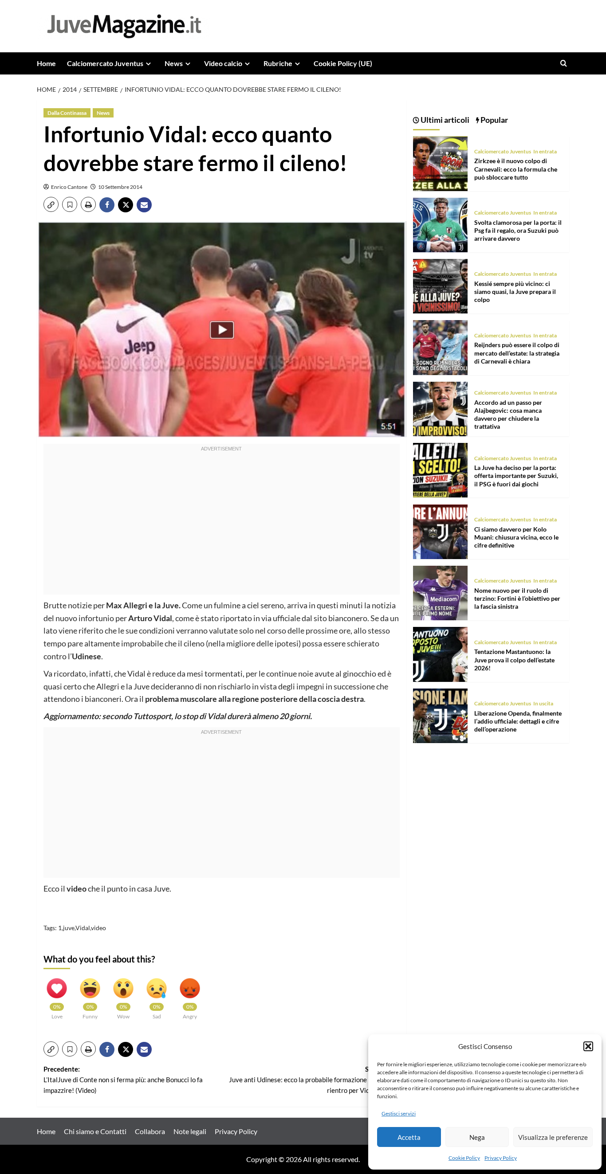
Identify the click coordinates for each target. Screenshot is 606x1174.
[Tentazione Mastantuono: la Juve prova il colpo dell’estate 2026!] (440, 653)
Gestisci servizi (399, 1113)
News (174, 63)
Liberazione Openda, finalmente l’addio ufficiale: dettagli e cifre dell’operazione (518, 721)
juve (69, 927)
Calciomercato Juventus (105, 63)
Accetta (409, 1137)
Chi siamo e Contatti (95, 1131)
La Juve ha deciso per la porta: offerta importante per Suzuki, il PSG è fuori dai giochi (516, 475)
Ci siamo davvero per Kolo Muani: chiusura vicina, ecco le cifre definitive (516, 537)
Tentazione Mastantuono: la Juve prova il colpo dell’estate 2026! (514, 659)
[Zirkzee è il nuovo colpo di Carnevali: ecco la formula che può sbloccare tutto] (440, 162)
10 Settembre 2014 (120, 187)
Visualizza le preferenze (553, 1137)
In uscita (543, 703)
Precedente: (123, 1079)
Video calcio (223, 63)
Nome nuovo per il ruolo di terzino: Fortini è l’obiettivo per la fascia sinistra (517, 598)
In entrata (545, 151)
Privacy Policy (500, 1157)
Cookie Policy (464, 1157)
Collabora (150, 1131)
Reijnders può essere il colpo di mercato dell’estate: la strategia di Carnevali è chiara (516, 353)
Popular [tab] (493, 120)
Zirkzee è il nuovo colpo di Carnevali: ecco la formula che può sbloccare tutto (515, 168)
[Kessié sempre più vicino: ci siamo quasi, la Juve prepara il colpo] (440, 285)
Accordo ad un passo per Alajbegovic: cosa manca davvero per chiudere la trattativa (508, 414)
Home (46, 63)
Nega (477, 1137)
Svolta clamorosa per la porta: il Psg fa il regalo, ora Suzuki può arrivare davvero (518, 230)
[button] (588, 1046)
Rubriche (278, 63)
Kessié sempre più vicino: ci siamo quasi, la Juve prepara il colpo (515, 291)
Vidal (82, 927)
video (98, 927)
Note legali (189, 1131)
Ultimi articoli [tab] (444, 120)
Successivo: (314, 1079)
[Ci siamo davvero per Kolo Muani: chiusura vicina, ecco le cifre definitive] (440, 530)
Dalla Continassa (67, 113)
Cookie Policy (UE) (343, 63)
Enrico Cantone (69, 187)
